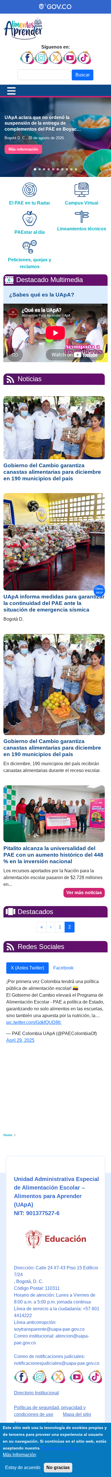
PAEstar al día (30, 232)
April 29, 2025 (20, 1040)
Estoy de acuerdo (22, 1467)
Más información (23, 149)
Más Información (19, 1454)
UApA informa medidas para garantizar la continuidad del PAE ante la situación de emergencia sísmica (53, 603)
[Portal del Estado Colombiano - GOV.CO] (55, 7)
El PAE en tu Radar (29, 203)
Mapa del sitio (77, 1414)
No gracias (58, 1467)
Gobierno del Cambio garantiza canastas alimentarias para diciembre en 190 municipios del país (52, 471)
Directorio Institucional (36, 1392)
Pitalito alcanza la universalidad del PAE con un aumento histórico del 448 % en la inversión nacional (53, 854)
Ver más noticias (84, 892)
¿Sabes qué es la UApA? (41, 295)
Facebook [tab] (63, 967)
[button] (35, 169)
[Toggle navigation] (11, 90)
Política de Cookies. (59, 1448)
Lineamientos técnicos (81, 228)
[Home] (22, 28)
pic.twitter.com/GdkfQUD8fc (33, 1022)
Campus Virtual (81, 203)
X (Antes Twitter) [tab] (27, 967)
